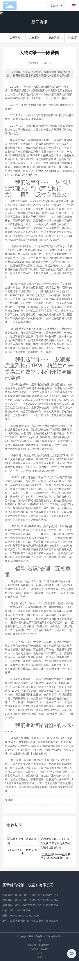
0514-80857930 (25, 905)
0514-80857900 (25, 894)
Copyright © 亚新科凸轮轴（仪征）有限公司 (38, 936)
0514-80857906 (25, 900)
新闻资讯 (39, 22)
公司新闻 (15, 37)
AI (39, 940)
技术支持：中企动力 (39, 949)
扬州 (39, 953)
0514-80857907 (48, 900)
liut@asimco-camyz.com (25, 915)
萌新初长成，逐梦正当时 (23, 851)
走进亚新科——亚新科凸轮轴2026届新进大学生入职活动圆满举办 (56, 858)
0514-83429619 (48, 894)
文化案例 (34, 37)
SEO (39, 957)
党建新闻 (54, 37)
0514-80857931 (48, 905)
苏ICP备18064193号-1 (39, 945)
